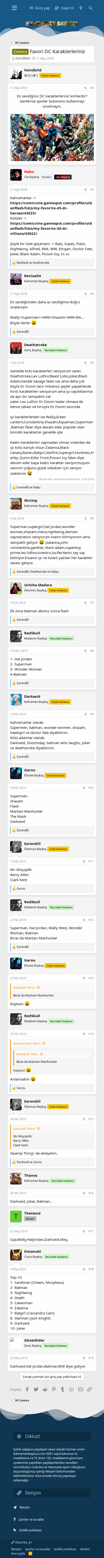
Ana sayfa (18, 1553)
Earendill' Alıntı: (24, 1128)
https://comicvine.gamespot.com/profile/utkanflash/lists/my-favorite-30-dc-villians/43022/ (51, 228)
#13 (91, 978)
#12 (91, 920)
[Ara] (90, 7)
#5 (92, 363)
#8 (92, 651)
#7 (92, 603)
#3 (92, 189)
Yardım (85, 1549)
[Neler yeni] (81, 7)
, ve (38, 572)
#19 (91, 1358)
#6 (92, 518)
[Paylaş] (85, 88)
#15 (91, 1119)
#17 (91, 1231)
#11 (91, 861)
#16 (91, 1193)
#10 (91, 788)
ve (33, 263)
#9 (92, 714)
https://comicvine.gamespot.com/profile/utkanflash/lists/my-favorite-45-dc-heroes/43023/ (51, 207)
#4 (92, 294)
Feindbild (22, 58)
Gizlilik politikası (30, 1530)
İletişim (25, 1507)
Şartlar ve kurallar (31, 1519)
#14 (91, 1034)
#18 (91, 1269)
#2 (92, 88)
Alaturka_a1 (23, 1542)
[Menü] (14, 8)
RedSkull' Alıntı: (24, 987)
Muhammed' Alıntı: (27, 1043)
